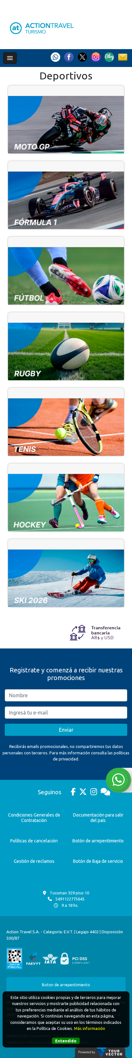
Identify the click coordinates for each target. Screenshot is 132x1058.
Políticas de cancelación (34, 840)
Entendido (66, 1041)
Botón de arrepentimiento (98, 840)
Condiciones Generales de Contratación (34, 817)
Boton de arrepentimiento (66, 985)
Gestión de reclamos (34, 861)
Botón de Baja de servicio (98, 861)
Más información (89, 1028)
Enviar (66, 730)
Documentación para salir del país (98, 817)
